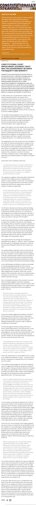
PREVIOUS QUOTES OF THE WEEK (10, 58)
